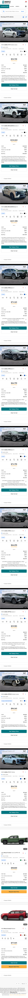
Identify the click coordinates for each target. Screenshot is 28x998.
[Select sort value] (26, 17)
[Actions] (25, 45)
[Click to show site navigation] (26, 6)
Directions (12, 6)
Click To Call (14, 89)
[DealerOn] (13, 992)
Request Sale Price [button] (14, 892)
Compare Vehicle (7, 97)
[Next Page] (19, 983)
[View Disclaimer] (25, 54)
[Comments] (26, 863)
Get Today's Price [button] (14, 85)
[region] (14, 73)
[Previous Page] (17, 983)
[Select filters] (23, 17)
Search (22, 11)
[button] (4, 6)
